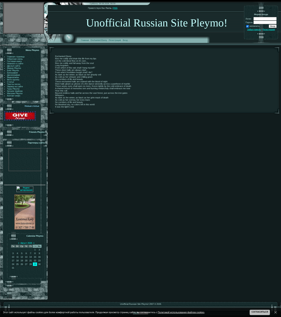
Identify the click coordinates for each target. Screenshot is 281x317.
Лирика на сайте (15, 86)
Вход (125, 40)
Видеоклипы (13, 77)
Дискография (13, 75)
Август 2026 (26, 243)
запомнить (254, 26)
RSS (115, 8)
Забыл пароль (254, 29)
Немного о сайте (15, 63)
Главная (85, 40)
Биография (12, 73)
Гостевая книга (14, 61)
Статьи (10, 82)
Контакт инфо (13, 96)
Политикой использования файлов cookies (181, 312)
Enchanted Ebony (99, 40)
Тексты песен (13, 84)
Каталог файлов (15, 91)
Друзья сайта (13, 66)
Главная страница (15, 56)
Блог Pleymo (13, 70)
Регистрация (115, 40)
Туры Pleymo (13, 89)
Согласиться (260, 312)
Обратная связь (15, 59)
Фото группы (13, 79)
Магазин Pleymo (15, 93)
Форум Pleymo (14, 68)
